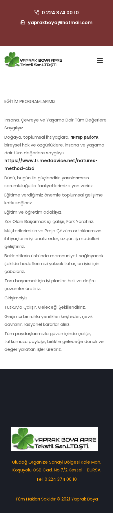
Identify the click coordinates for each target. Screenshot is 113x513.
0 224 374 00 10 (60, 12)
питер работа (84, 137)
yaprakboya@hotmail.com (59, 22)
